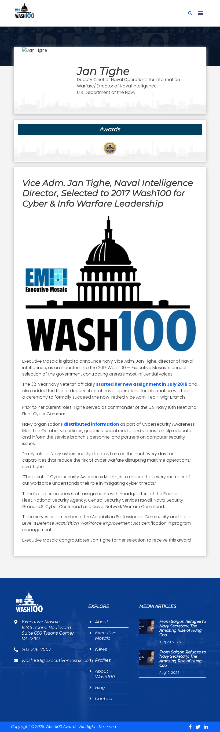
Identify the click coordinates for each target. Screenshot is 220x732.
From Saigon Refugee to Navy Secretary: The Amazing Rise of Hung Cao (182, 628)
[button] (200, 13)
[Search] (190, 13)
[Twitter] (198, 727)
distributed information (91, 424)
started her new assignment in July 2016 (142, 384)
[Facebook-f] (190, 727)
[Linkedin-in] (206, 727)
